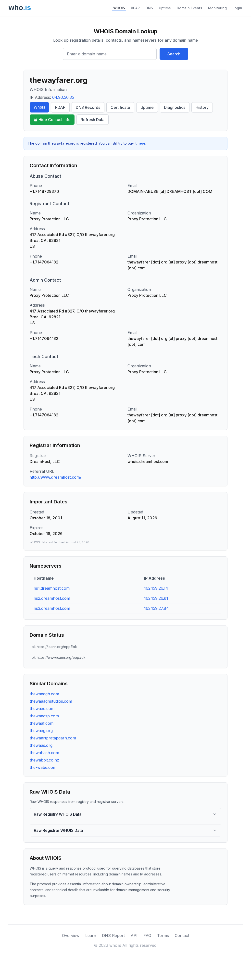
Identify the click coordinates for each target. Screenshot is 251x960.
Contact (182, 935)
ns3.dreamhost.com (52, 608)
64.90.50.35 (63, 97)
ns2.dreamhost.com (52, 598)
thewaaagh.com (44, 693)
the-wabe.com (43, 767)
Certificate (120, 107)
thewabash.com (44, 752)
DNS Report (113, 935)
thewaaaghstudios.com (51, 701)
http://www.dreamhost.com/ (55, 477)
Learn (90, 935)
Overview (70, 935)
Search (173, 53)
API (134, 935)
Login (237, 8)
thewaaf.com (41, 723)
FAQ (147, 935)
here (141, 143)
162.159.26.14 (156, 588)
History (202, 107)
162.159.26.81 (156, 598)
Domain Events (189, 8)
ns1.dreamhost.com (52, 588)
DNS (149, 8)
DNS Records (88, 107)
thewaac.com (42, 708)
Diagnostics (174, 107)
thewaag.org (41, 730)
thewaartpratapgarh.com (53, 738)
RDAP (135, 8)
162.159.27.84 (156, 608)
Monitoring (217, 8)
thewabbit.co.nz (44, 760)
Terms (163, 935)
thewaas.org (41, 745)
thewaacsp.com (44, 715)
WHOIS (119, 8)
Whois (39, 107)
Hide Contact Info (54, 119)
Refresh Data (92, 119)
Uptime (165, 8)
